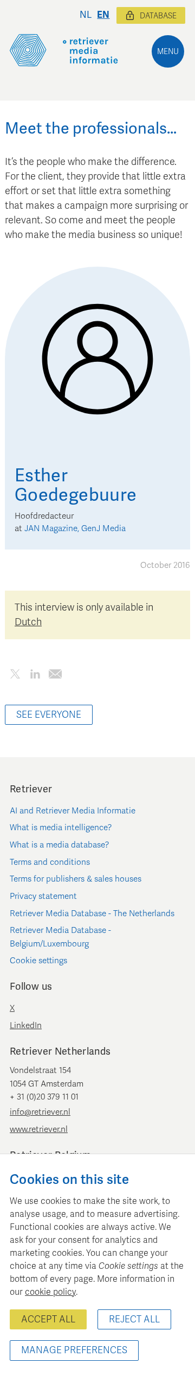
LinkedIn (26, 1025)
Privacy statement (43, 896)
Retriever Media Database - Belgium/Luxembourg (60, 936)
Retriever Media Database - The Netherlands (92, 913)
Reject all (134, 1319)
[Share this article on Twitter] (15, 676)
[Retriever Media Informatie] (64, 50)
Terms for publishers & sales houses (75, 879)
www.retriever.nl (39, 1129)
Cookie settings (38, 960)
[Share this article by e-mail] (55, 676)
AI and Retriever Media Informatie (72, 811)
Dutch (28, 622)
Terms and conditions (50, 862)
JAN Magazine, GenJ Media (75, 528)
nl (86, 15)
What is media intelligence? (61, 827)
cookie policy (50, 1292)
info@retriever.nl (40, 1112)
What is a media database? (59, 845)
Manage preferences (74, 1350)
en (103, 15)
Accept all (48, 1319)
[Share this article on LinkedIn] (35, 676)
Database (158, 16)
